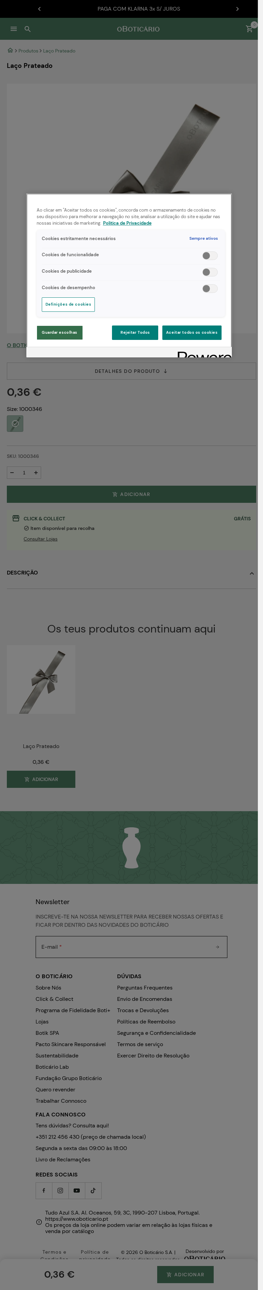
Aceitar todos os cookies (192, 332)
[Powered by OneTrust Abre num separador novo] (202, 353)
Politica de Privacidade (127, 223)
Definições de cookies (68, 304)
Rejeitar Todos (135, 332)
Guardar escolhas (59, 332)
